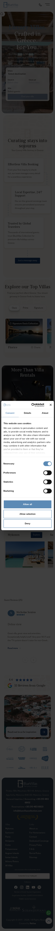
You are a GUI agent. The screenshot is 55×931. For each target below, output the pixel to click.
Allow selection (27, 514)
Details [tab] (27, 413)
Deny (27, 523)
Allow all (27, 504)
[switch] (47, 472)
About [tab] (45, 413)
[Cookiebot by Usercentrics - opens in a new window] (32, 405)
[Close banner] (51, 405)
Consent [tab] (10, 413)
